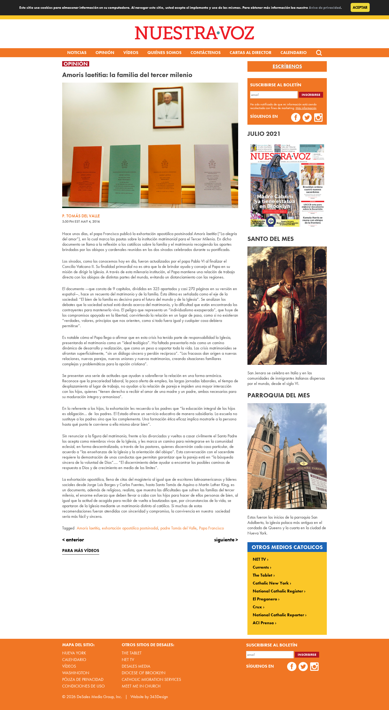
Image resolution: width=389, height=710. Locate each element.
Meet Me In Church (141, 686)
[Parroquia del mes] (287, 507)
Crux (257, 607)
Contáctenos (206, 52)
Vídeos (130, 52)
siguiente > (226, 539)
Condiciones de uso (83, 686)
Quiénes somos (164, 52)
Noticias (77, 52)
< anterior (73, 539)
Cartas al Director (251, 52)
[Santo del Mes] (287, 363)
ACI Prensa (263, 623)
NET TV (259, 559)
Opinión (105, 52)
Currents (261, 567)
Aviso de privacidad (325, 7)
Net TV (128, 659)
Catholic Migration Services (151, 679)
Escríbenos (287, 66)
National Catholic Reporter (278, 615)
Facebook (295, 118)
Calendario (294, 52)
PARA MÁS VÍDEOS (80, 550)
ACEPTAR (360, 7)
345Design (159, 696)
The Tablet (262, 575)
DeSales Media (136, 666)
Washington (75, 673)
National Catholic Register (278, 591)
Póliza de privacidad (82, 679)
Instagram (318, 118)
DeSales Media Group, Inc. (99, 696)
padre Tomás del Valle (178, 528)
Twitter (307, 118)
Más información (306, 108)
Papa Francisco (211, 528)
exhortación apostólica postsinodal (130, 528)
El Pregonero (265, 599)
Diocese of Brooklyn (143, 673)
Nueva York (74, 653)
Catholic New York (271, 583)
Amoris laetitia (88, 528)
